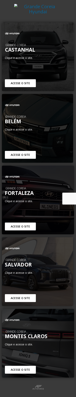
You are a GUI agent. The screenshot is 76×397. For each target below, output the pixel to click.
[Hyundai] (38, 33)
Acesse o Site (20, 83)
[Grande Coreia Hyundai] (38, 11)
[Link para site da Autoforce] (38, 387)
